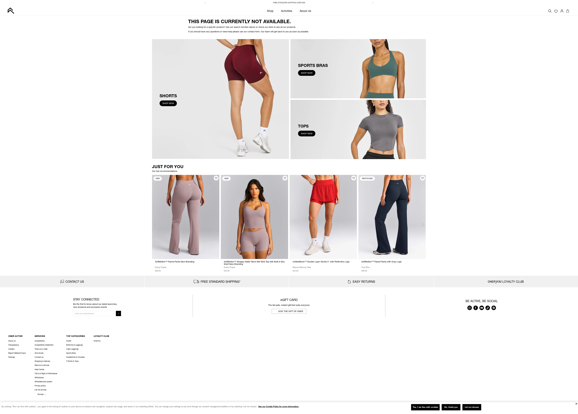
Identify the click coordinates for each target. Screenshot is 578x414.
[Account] (561, 10)
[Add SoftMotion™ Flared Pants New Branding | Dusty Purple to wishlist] (216, 178)
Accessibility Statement (44, 345)
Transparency (13, 345)
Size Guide (39, 353)
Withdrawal (39, 377)
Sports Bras (71, 353)
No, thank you (451, 407)
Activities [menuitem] (286, 10)
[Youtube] (481, 309)
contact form (253, 31)
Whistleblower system (43, 381)
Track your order (41, 349)
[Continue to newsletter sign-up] (118, 313)
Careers (11, 349)
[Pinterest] (493, 309)
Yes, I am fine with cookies (425, 407)
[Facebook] (475, 309)
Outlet (68, 341)
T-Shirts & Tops (72, 361)
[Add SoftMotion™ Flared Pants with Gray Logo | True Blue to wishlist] (422, 178)
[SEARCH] (550, 10)
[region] (289, 408)
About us (12, 341)
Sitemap (11, 357)
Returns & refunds (42, 365)
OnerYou (97, 341)
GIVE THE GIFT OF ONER (290, 311)
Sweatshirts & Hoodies (75, 357)
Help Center (39, 369)
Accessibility (40, 341)
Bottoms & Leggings (74, 345)
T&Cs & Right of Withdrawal (46, 373)
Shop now (168, 103)
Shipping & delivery (42, 361)
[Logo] (11, 10)
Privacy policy (40, 386)
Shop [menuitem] (270, 10)
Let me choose (472, 407)
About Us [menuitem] (305, 10)
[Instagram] (469, 309)
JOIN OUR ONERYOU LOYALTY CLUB (290, 3)
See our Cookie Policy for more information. (278, 406)
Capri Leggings (72, 349)
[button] (205, 3)
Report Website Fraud (17, 353)
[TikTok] (487, 309)
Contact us (39, 357)
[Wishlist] (556, 11)
